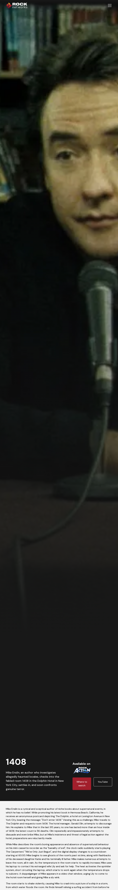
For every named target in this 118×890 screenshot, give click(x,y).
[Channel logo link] (82, 770)
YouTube (103, 781)
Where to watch (82, 783)
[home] (16, 5)
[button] (109, 5)
